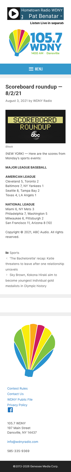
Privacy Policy (17, 405)
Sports (14, 253)
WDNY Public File (20, 399)
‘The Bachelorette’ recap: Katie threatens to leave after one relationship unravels (34, 264)
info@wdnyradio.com (22, 442)
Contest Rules (17, 388)
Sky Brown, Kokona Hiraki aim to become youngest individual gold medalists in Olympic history (31, 280)
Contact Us (15, 394)
